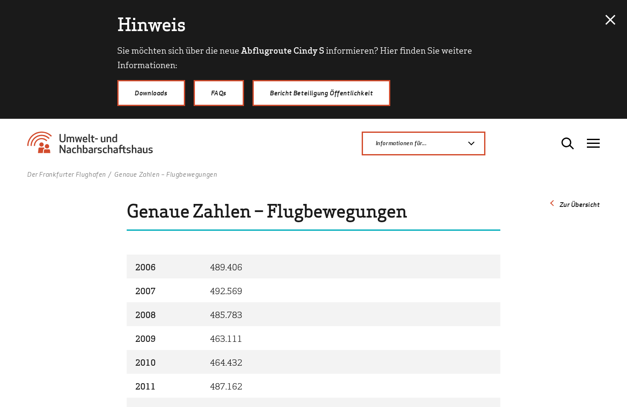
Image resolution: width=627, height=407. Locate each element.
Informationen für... (401, 143)
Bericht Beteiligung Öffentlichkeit (321, 93)
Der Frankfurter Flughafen (66, 174)
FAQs (218, 93)
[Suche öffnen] (568, 143)
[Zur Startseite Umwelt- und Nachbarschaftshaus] (93, 146)
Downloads (151, 93)
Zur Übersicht (580, 204)
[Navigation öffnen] (593, 143)
